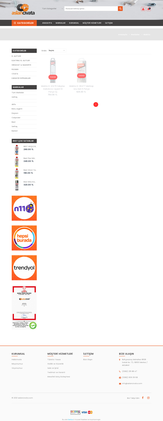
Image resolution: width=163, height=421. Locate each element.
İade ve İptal (52, 368)
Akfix (14, 104)
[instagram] (148, 398)
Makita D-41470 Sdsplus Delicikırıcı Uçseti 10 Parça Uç (53, 89)
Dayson (15, 113)
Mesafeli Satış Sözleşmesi (58, 376)
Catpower (16, 117)
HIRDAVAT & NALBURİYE (21, 65)
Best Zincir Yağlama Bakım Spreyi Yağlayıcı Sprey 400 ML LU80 (30, 170)
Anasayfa (122, 34)
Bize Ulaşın (87, 359)
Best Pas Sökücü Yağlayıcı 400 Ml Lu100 (30, 158)
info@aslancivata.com (132, 383)
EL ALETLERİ (16, 56)
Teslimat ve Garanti (56, 372)
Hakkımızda (17, 359)
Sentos (70, 419)
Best (14, 122)
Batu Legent (17, 109)
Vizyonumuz (17, 368)
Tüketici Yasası (54, 359)
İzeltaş (14, 126)
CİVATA (15, 74)
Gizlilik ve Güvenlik (55, 364)
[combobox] (52, 8)
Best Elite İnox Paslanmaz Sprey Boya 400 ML (30, 182)
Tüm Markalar (18, 92)
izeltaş (14, 97)
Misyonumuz (17, 364)
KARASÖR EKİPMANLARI (21, 78)
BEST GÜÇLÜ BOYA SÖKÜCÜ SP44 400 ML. (30, 146)
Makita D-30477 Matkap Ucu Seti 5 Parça (81, 87)
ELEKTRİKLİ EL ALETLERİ (21, 60)
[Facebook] (142, 398)
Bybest (15, 131)
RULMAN (15, 69)
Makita (147, 34)
